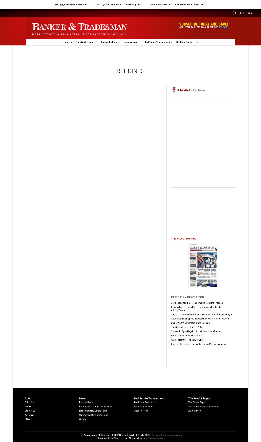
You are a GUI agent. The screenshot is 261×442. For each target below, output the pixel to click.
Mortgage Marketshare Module (71, 4)
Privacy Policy (156, 438)
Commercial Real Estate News (93, 415)
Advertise (29, 415)
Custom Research (159, 4)
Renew (28, 406)
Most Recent (196, 297)
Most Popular (179, 297)
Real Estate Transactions (157, 42)
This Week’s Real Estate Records (203, 406)
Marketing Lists (134, 4)
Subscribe (29, 402)
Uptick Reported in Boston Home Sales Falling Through (197, 303)
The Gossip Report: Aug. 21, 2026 (187, 327)
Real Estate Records (143, 406)
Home (67, 42)
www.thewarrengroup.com (169, 435)
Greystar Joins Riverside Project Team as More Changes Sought (201, 314)
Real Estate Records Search (189, 4)
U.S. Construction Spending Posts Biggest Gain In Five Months (200, 319)
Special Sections (109, 42)
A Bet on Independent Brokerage (186, 335)
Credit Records (141, 411)
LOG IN (249, 13)
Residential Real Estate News (93, 411)
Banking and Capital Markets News (95, 406)
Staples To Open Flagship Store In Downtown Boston (196, 331)
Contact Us (30, 411)
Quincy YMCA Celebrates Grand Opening (190, 323)
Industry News (131, 42)
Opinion (83, 419)
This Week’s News (85, 42)
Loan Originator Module (107, 4)
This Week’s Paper (196, 402)
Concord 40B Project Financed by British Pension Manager (198, 344)
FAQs (27, 419)
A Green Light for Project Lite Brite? (188, 340)
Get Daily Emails (184, 42)
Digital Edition (194, 411)
